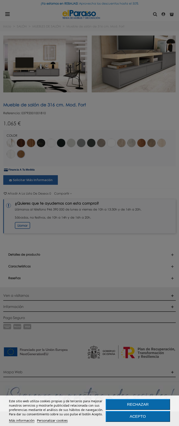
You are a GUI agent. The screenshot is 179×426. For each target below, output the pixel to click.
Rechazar (138, 404)
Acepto (138, 416)
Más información (21, 420)
